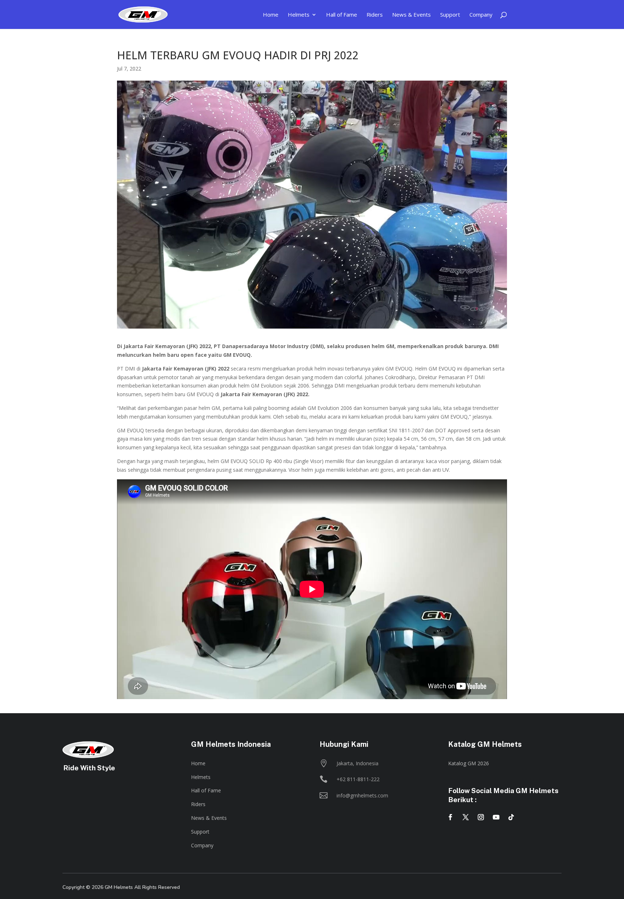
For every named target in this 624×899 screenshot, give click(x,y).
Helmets (201, 777)
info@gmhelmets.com (362, 795)
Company (202, 845)
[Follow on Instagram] (481, 817)
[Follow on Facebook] (451, 817)
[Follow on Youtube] (496, 817)
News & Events (209, 817)
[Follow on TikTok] (511, 817)
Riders (198, 804)
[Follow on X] (466, 817)
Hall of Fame (206, 790)
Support (200, 831)
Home (198, 763)
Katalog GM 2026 (468, 763)
